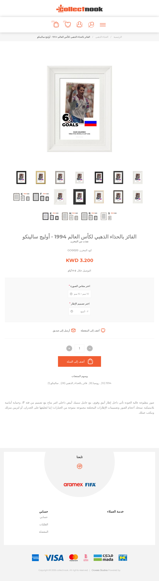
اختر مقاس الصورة (80, 286)
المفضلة (43, 531)
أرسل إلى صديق (61, 330)
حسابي (44, 517)
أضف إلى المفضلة (90, 330)
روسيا (96, 383)
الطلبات (43, 524)
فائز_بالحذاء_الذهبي (76, 383)
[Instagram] (79, 466)
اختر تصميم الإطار (80, 303)
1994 (108, 383)
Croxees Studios (100, 570)
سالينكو (55, 383)
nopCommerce (88, 573)
